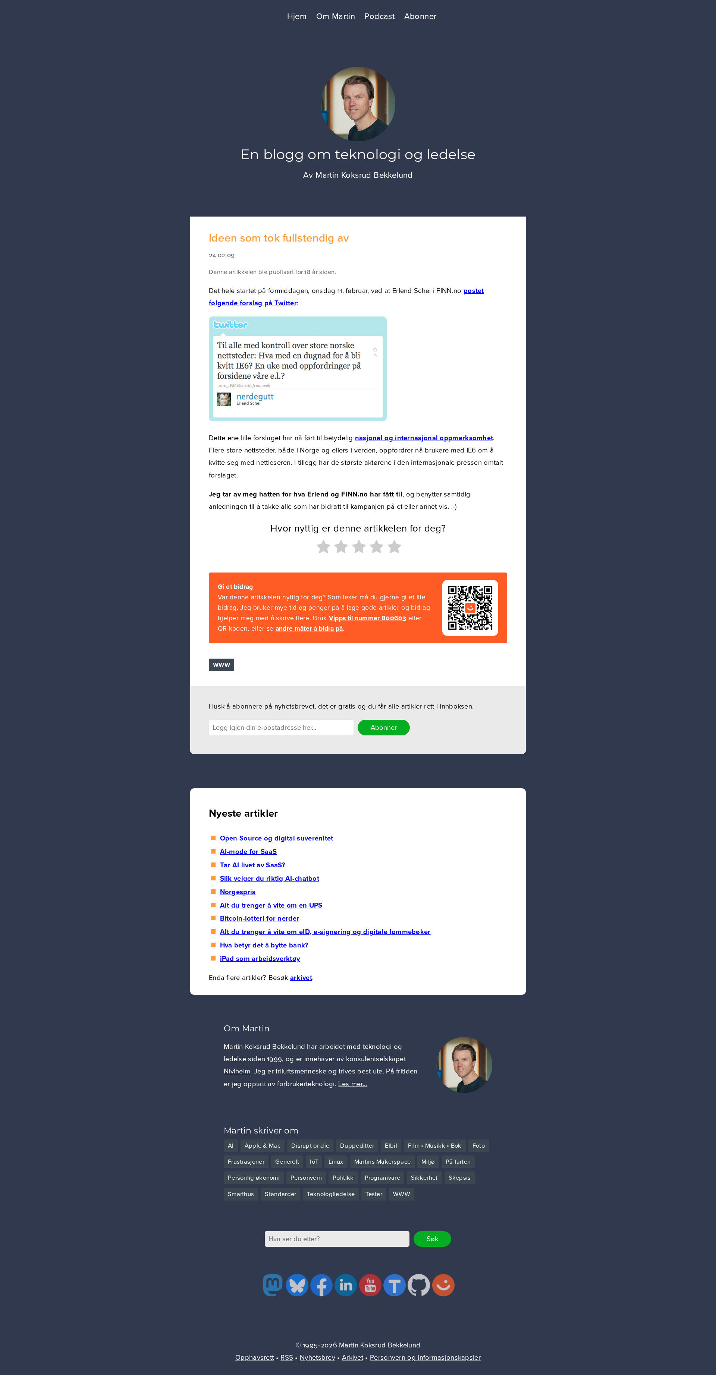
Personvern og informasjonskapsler (425, 1357)
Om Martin (335, 16)
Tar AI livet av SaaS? (252, 865)
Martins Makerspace (382, 1162)
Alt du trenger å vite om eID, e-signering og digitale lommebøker (325, 932)
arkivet (301, 978)
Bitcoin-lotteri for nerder (259, 918)
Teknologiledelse (331, 1194)
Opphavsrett (254, 1357)
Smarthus (241, 1194)
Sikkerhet (424, 1178)
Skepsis (460, 1178)
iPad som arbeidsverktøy (260, 959)
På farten (458, 1162)
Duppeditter (357, 1145)
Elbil (391, 1145)
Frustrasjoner (246, 1162)
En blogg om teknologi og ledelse (358, 156)
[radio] (322, 549)
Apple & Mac (262, 1145)
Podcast (379, 16)
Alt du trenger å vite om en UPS (271, 905)
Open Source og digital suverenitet (276, 838)
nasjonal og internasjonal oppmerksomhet (424, 438)
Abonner (420, 16)
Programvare (382, 1178)
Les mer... (352, 1084)
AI (231, 1145)
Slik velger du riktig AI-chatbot (269, 878)
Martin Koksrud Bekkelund (364, 175)
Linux (336, 1162)
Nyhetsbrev (317, 1357)
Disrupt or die (310, 1145)
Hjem (297, 16)
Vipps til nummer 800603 (367, 618)
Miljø (428, 1162)
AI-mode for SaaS (248, 852)
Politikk (343, 1178)
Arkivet (352, 1357)
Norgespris (237, 892)
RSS (286, 1357)
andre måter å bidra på (309, 629)
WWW (221, 665)
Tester (373, 1194)
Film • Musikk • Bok (435, 1145)
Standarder (280, 1194)
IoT (314, 1162)
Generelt (287, 1162)
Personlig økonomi (254, 1178)
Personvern (306, 1178)
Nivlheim (237, 1071)
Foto (478, 1145)
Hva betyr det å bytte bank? (264, 945)
